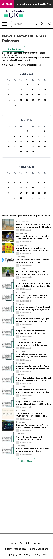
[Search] (36, 24)
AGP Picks (7, 4)
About (14, 543)
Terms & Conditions (38, 549)
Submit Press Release (15, 549)
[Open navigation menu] (4, 23)
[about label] (17, 230)
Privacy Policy (40, 554)
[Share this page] (49, 23)
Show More (26, 461)
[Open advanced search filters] (42, 24)
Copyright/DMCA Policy (18, 554)
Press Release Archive (31, 543)
